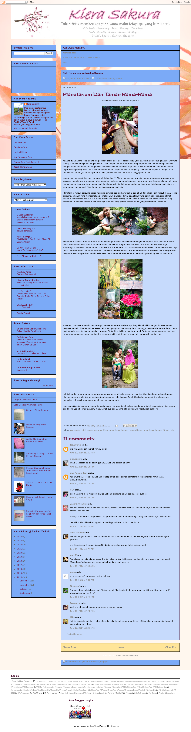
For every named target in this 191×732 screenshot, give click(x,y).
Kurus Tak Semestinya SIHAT (30, 250)
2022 (19, 544)
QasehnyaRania (78, 504)
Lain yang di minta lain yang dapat (31, 353)
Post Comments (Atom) (127, 655)
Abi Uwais (75, 430)
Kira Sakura (33, 104)
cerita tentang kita (26, 228)
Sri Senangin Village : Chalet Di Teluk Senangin (39, 454)
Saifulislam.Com (25, 337)
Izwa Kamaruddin (78, 473)
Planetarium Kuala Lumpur (115, 430)
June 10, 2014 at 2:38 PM (82, 497)
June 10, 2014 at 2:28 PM (82, 483)
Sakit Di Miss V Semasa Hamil (28, 405)
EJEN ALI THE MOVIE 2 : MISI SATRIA (81, 57)
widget (51, 385)
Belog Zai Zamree (26, 351)
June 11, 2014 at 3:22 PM (82, 597)
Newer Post (69, 647)
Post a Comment (75, 634)
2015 (19, 573)
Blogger (114, 726)
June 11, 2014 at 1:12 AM (82, 580)
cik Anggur (75, 459)
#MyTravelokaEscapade (99, 681)
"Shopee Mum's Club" (80, 681)
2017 (19, 565)
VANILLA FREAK (25, 305)
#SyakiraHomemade (166, 690)
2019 (19, 557)
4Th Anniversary (24, 693)
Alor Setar (152, 693)
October (24, 589)
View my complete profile (25, 128)
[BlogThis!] (127, 425)
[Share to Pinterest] (135, 425)
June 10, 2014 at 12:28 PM (82, 453)
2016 (19, 569)
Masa (65, 62)
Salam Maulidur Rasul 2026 (29, 331)
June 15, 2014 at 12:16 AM (82, 628)
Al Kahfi (120, 693)
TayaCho (94, 726)
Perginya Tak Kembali (26, 274)
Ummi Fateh (169, 430)
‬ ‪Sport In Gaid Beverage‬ (21, 681)
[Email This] (124, 425)
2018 (19, 561)
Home (120, 647)
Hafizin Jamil (23, 359)
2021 (19, 549)
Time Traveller (77, 532)
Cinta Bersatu (20, 142)
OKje (72, 617)
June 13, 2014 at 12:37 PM (82, 611)
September (25, 593)
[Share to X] (129, 425)
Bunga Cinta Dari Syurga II (26, 162)
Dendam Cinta (20, 147)
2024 (19, 536)
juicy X (73, 555)
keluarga (98, 430)
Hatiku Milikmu (20, 152)
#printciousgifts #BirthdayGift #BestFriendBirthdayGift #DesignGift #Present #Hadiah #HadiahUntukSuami (49, 690)
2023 (19, 540)
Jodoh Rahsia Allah (23, 167)
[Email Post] (116, 425)
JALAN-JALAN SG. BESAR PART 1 (32, 362)
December (25, 581)
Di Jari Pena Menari (26, 248)
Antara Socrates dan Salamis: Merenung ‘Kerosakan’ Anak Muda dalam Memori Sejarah (31, 342)
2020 (19, 553)
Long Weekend (23, 307)
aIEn (72, 490)
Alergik (129, 693)
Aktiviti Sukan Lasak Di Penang (100, 693)
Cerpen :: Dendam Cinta (25, 399)
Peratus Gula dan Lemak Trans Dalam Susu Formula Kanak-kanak (39, 470)
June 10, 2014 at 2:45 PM (82, 526)
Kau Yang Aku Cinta (23, 157)
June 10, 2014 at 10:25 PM (82, 566)
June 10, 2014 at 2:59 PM (82, 549)
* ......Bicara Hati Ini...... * (29, 256)
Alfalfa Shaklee (140, 693)
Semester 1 (22, 370)
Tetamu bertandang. (25, 231)
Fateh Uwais (87, 430)
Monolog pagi (69, 53)
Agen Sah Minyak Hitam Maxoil (72, 693)
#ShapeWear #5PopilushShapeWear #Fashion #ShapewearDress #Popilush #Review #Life (123, 690)
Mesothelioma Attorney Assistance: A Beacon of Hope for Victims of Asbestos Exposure (33, 220)
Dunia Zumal (23, 313)
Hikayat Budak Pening (28, 280)
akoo (72, 572)
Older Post (171, 647)
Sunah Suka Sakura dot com (31, 329)
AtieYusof (75, 586)
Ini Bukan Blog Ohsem (28, 367)
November (25, 585)
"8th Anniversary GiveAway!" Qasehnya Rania (52, 681)
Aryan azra (75, 603)
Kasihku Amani (24, 272)
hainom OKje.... (24, 237)
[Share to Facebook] (132, 425)
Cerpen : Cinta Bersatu (37, 410)
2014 (19, 577)
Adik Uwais (52, 693)
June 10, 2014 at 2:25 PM (82, 467)
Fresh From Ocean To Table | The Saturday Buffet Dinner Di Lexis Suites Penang (33, 296)
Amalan (161, 693)
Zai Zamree (75, 445)
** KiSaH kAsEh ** (25, 291)
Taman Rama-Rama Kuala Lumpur (145, 430)
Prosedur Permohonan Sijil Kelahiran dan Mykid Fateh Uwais (38, 514)
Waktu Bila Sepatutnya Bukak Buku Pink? (36, 440)
